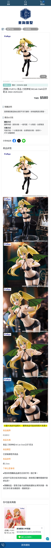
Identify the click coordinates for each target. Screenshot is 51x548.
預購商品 (7, 85)
